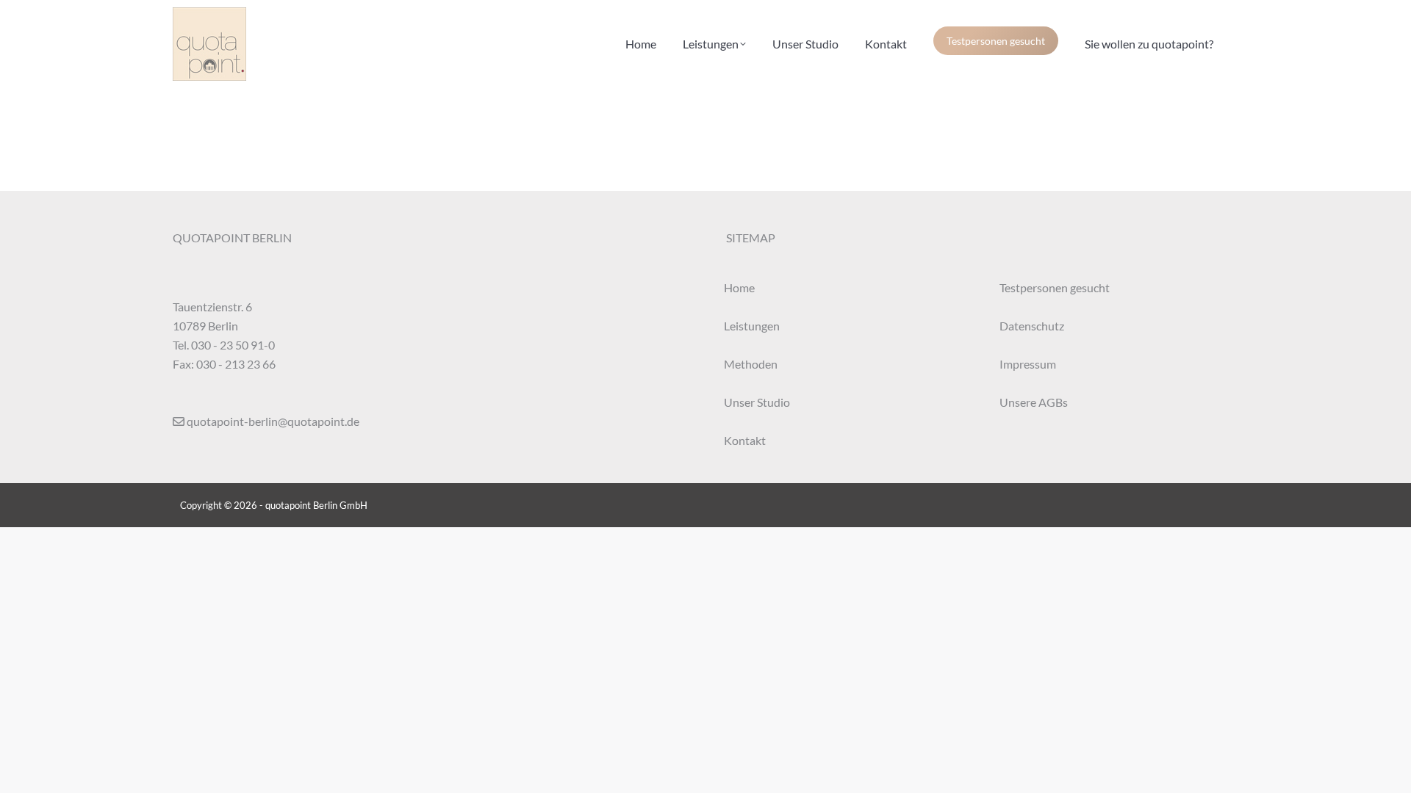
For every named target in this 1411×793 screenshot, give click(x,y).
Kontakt (745, 440)
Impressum (1027, 364)
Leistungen (752, 326)
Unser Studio (757, 402)
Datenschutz (1031, 326)
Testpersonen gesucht (996, 41)
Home (739, 287)
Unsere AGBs (1033, 402)
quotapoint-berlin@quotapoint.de (273, 421)
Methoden (751, 364)
